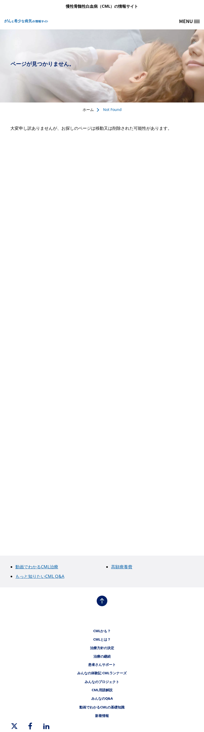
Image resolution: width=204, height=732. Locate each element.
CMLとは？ (102, 639)
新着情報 (102, 715)
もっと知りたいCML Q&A (39, 576)
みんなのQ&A (102, 698)
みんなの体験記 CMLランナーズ (102, 673)
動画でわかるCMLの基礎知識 (102, 707)
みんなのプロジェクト (102, 681)
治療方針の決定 (102, 647)
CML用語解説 (102, 690)
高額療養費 (121, 567)
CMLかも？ (102, 630)
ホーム (88, 109)
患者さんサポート (102, 664)
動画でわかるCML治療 (36, 567)
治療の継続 (102, 656)
